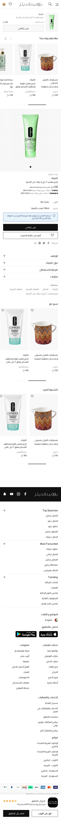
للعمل (26, 672)
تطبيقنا (26, 661)
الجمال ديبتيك (52, 537)
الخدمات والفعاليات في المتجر (47, 710)
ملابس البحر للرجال (49, 603)
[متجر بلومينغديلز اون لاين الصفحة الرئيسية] (30, 4)
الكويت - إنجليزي (50, 760)
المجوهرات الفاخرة (50, 598)
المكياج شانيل (51, 559)
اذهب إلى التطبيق (16, 813)
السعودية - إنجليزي (49, 770)
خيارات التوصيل (51, 656)
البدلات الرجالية (51, 582)
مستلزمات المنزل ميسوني (50, 81)
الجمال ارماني (52, 554)
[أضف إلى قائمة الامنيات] (32, 310)
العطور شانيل (51, 531)
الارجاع (55, 672)
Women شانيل (51, 565)
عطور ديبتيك (52, 549)
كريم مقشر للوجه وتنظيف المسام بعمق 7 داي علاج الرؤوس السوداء (25, 85)
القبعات (54, 587)
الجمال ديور (53, 521)
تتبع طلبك (53, 666)
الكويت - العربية (51, 765)
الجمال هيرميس (50, 570)
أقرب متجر (24, 656)
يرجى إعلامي (23, 28)
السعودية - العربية (49, 776)
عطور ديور (53, 526)
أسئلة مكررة (52, 682)
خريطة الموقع (22, 688)
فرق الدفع (53, 677)
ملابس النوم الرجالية (49, 593)
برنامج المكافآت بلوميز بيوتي (48, 724)
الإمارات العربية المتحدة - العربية (47, 753)
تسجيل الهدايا (51, 703)
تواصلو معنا (52, 650)
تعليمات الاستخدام (21, 682)
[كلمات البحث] (50, 4)
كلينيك (32, 79)
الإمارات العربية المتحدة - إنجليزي (47, 745)
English (48, 620)
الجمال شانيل (52, 515)
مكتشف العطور (50, 717)
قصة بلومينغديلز (21, 650)
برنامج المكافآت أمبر (49, 730)
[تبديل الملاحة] (56, 4)
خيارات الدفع (52, 661)
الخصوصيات (23, 677)
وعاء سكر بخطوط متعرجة (49, 86)
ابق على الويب (44, 813)
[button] (5, 38)
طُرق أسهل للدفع (20, 666)
